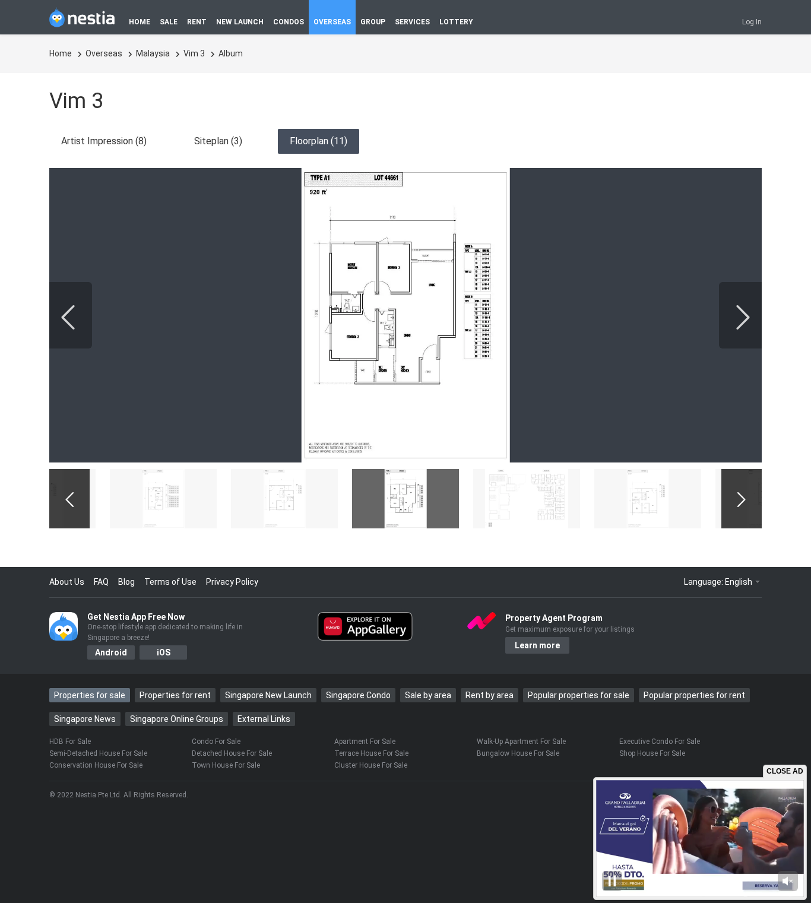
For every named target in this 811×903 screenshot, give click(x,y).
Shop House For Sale (652, 753)
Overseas (104, 53)
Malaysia (154, 53)
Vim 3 (195, 53)
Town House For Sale (226, 765)
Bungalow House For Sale (518, 753)
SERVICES (412, 22)
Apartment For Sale (364, 741)
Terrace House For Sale (371, 753)
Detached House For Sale (232, 753)
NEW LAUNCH (240, 22)
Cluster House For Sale (370, 765)
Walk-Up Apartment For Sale (521, 741)
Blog (126, 582)
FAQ (101, 582)
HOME (139, 22)
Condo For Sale (216, 741)
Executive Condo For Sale (659, 741)
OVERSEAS (332, 22)
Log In (752, 22)
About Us (66, 582)
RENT (197, 22)
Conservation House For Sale (95, 765)
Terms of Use (170, 582)
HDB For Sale (70, 741)
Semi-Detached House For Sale (98, 753)
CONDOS (288, 22)
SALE (169, 22)
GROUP (372, 22)
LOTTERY (456, 22)
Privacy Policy (232, 582)
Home (61, 53)
